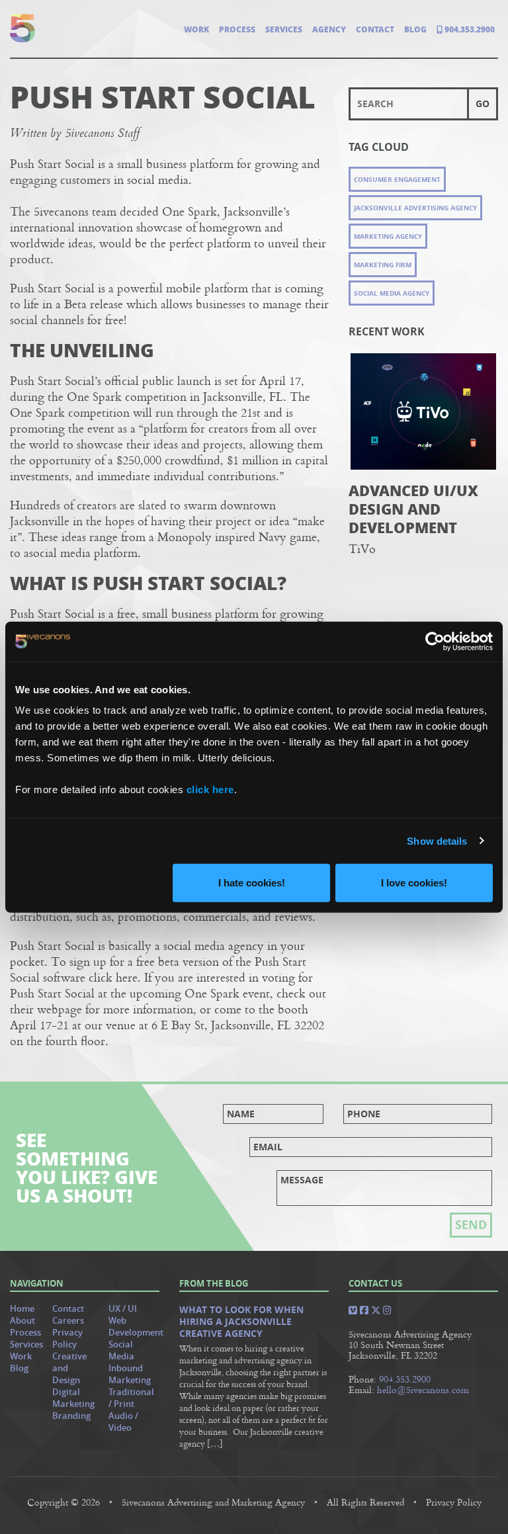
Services (283, 29)
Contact (375, 29)
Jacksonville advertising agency (415, 207)
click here (210, 789)
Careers (68, 1320)
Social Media (121, 1350)
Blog (415, 29)
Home (22, 1308)
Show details (437, 840)
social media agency (391, 293)
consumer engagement (397, 179)
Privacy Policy (67, 1338)
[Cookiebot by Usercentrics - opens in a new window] (435, 641)
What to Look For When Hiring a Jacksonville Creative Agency (241, 1322)
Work (196, 29)
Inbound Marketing (129, 1374)
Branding (71, 1416)
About (22, 1320)
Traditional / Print (131, 1398)
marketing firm (382, 264)
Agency (329, 29)
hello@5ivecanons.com (423, 1390)
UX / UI (122, 1308)
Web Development (135, 1326)
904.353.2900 (469, 29)
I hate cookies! (251, 882)
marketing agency (388, 236)
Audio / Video (123, 1421)
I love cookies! (414, 882)
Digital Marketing (73, 1398)
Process (237, 29)
